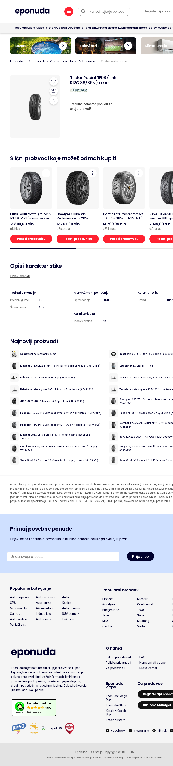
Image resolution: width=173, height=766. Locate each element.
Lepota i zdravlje (148, 28)
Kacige (66, 603)
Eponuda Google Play (117, 697)
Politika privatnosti (118, 663)
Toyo (140, 610)
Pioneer (107, 599)
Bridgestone (110, 610)
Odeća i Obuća (66, 28)
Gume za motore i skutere (16, 614)
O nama (114, 648)
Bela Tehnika (86, 28)
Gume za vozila (61, 61)
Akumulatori (44, 608)
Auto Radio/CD (68, 597)
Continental (145, 604)
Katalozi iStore (115, 720)
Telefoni (50, 28)
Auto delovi (43, 619)
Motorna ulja (18, 608)
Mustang (143, 621)
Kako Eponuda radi (118, 657)
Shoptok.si (137, 758)
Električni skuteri (68, 619)
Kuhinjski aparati (106, 28)
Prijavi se (140, 556)
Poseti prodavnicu (31, 239)
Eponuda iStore (116, 705)
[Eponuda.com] (32, 12)
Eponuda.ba (159, 758)
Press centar (148, 668)
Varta (141, 626)
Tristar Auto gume (114, 61)
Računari (20, 28)
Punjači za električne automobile (18, 625)
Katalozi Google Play (116, 712)
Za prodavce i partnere (115, 668)
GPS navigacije (16, 603)
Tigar (105, 615)
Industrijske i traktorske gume (44, 614)
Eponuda (16, 61)
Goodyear (109, 604)
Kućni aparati (127, 28)
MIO (105, 621)
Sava (140, 615)
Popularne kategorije (30, 588)
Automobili (37, 61)
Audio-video (35, 28)
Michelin (142, 599)
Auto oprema (71, 608)
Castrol (107, 626)
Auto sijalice (18, 619)
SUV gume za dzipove (71, 614)
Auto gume (86, 61)
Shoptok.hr (148, 758)
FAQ (142, 657)
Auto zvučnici (45, 597)
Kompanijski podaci (152, 663)
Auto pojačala (19, 597)
